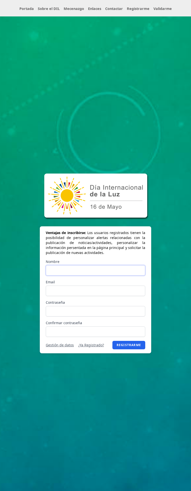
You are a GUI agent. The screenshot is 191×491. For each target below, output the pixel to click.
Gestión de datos (60, 345)
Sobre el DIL (49, 8)
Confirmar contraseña (64, 322)
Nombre (52, 261)
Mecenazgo (74, 8)
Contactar (114, 8)
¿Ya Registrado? (91, 345)
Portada (26, 8)
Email (50, 282)
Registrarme (138, 8)
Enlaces (94, 8)
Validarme (162, 8)
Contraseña (55, 302)
